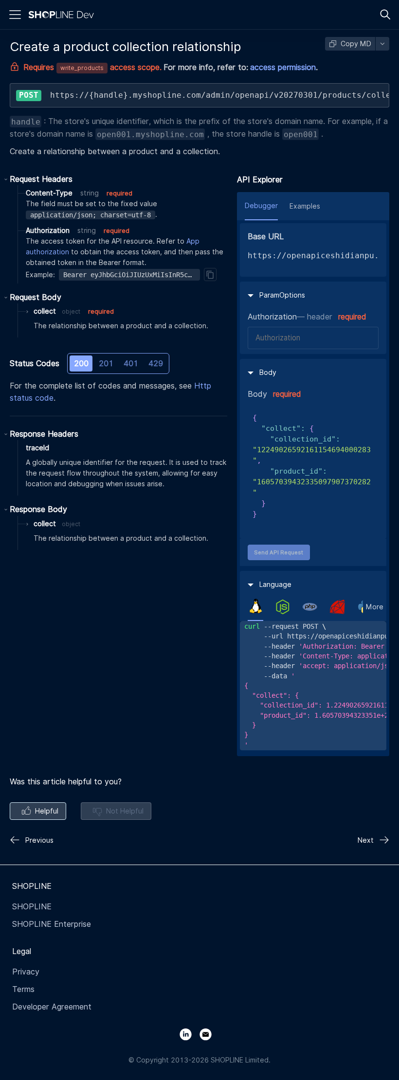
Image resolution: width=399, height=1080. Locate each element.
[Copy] (210, 274)
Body (257, 394)
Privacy (25, 971)
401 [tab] (131, 363)
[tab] (255, 606)
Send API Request (278, 552)
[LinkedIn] (190, 1034)
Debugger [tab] (261, 206)
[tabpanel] (313, 685)
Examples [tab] (305, 206)
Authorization (272, 316)
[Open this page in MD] (382, 44)
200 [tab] (81, 363)
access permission (283, 67)
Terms (23, 989)
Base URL (266, 236)
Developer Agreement (51, 1006)
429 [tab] (155, 363)
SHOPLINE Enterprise (51, 924)
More (374, 607)
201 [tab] (106, 363)
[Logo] (63, 14)
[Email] (209, 1034)
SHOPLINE (32, 906)
